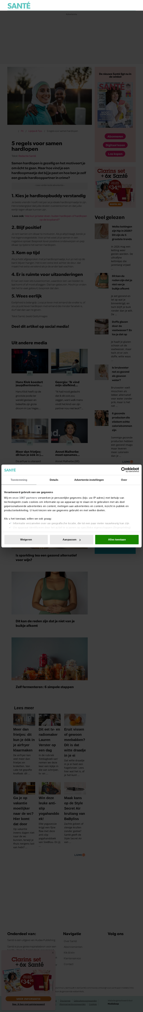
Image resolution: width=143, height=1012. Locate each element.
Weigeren (26, 539)
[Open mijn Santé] (123, 5)
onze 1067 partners (24, 497)
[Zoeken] (133, 5)
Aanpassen (69, 539)
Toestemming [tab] (19, 479)
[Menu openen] (111, 5)
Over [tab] (124, 479)
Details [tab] (54, 479)
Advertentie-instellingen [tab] (89, 479)
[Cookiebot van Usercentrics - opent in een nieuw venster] (123, 469)
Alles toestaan (117, 539)
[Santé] (19, 5)
